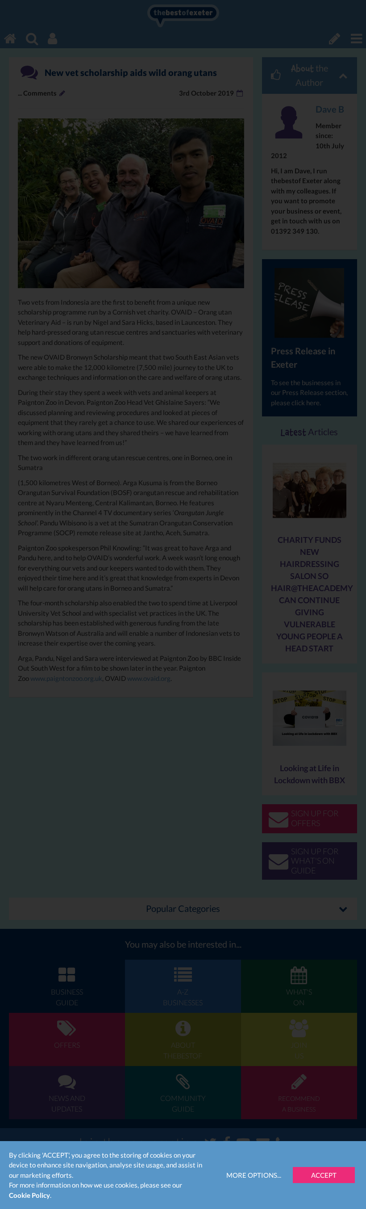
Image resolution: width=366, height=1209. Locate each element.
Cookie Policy (29, 1195)
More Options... (253, 1175)
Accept (324, 1175)
